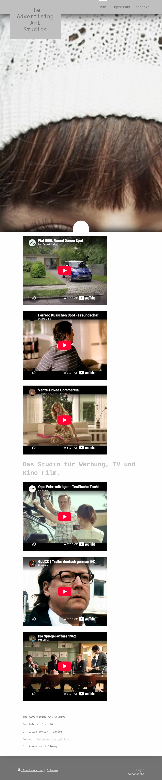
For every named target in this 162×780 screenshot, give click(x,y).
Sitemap (52, 770)
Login (140, 770)
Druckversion (32, 770)
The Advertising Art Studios (35, 20)
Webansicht (136, 774)
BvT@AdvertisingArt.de (53, 739)
